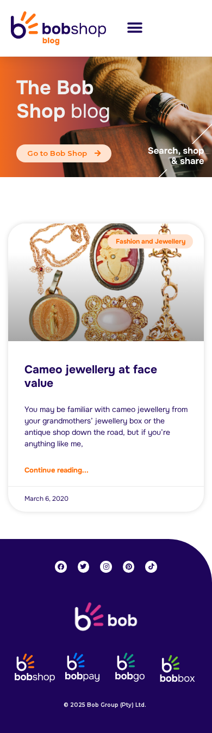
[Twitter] (84, 567)
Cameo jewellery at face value (90, 376)
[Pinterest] (129, 567)
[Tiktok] (151, 567)
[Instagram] (106, 567)
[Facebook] (61, 567)
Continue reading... (56, 470)
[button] (134, 28)
